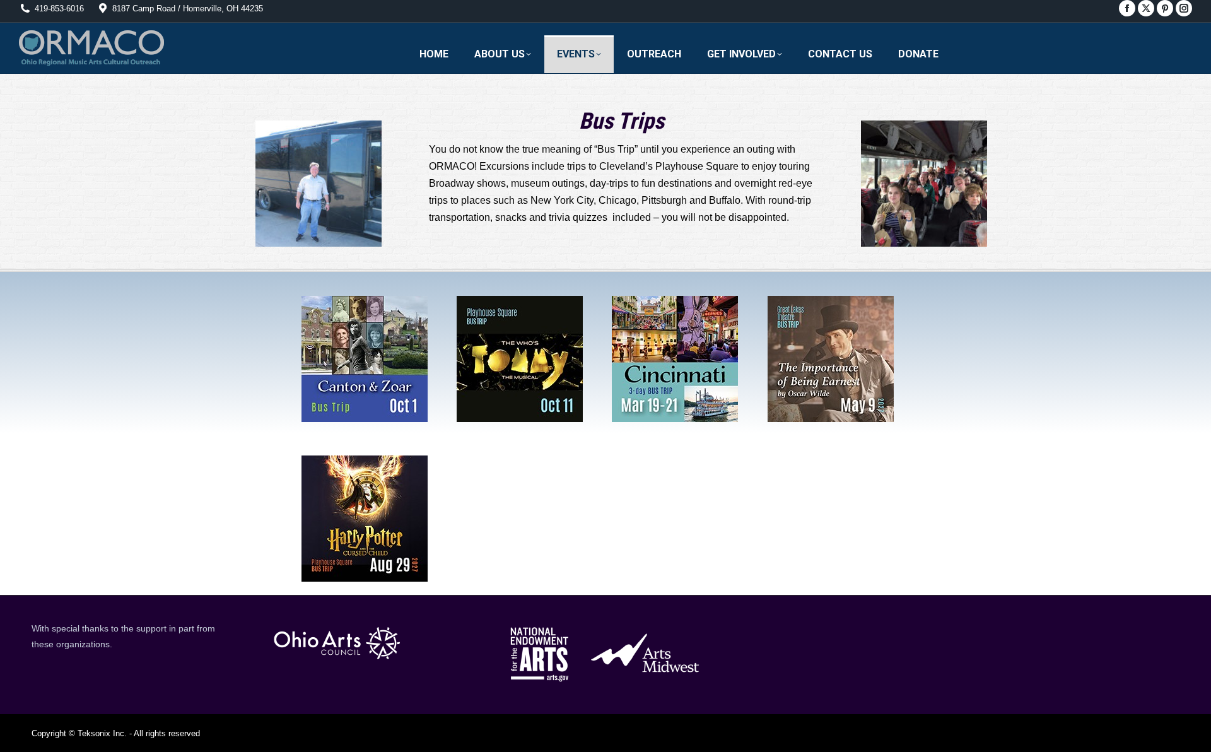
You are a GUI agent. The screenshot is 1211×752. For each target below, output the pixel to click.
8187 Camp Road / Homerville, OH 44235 (187, 8)
